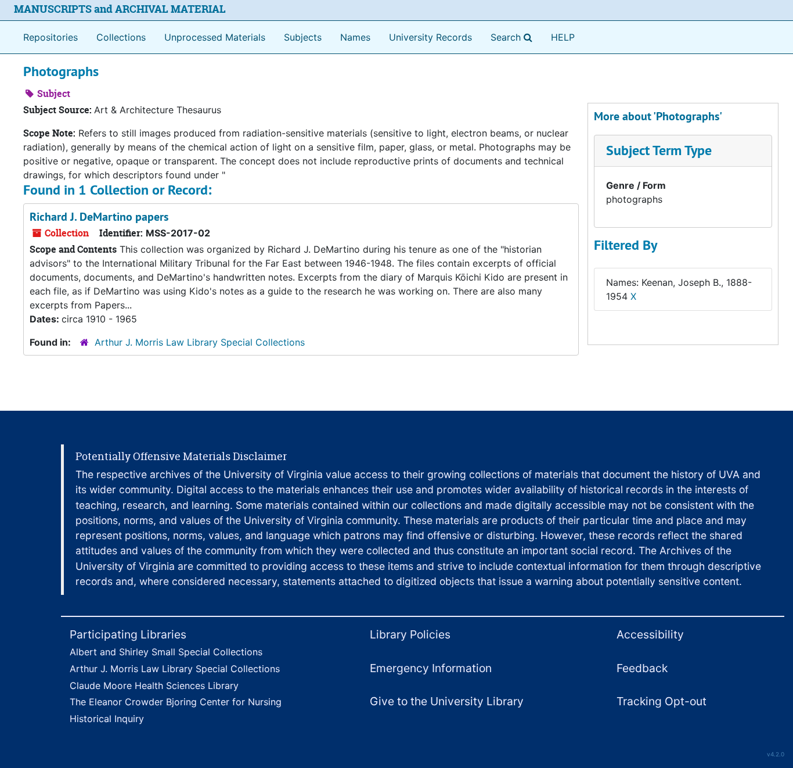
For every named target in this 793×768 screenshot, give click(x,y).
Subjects (303, 37)
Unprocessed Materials (214, 37)
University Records (430, 37)
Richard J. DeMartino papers (99, 216)
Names (355, 37)
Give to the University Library (447, 701)
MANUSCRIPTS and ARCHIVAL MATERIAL (120, 9)
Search (514, 37)
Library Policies (410, 634)
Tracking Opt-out (662, 701)
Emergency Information (431, 668)
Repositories (50, 37)
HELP (563, 37)
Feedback (642, 668)
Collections (121, 37)
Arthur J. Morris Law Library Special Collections (200, 342)
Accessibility (650, 634)
